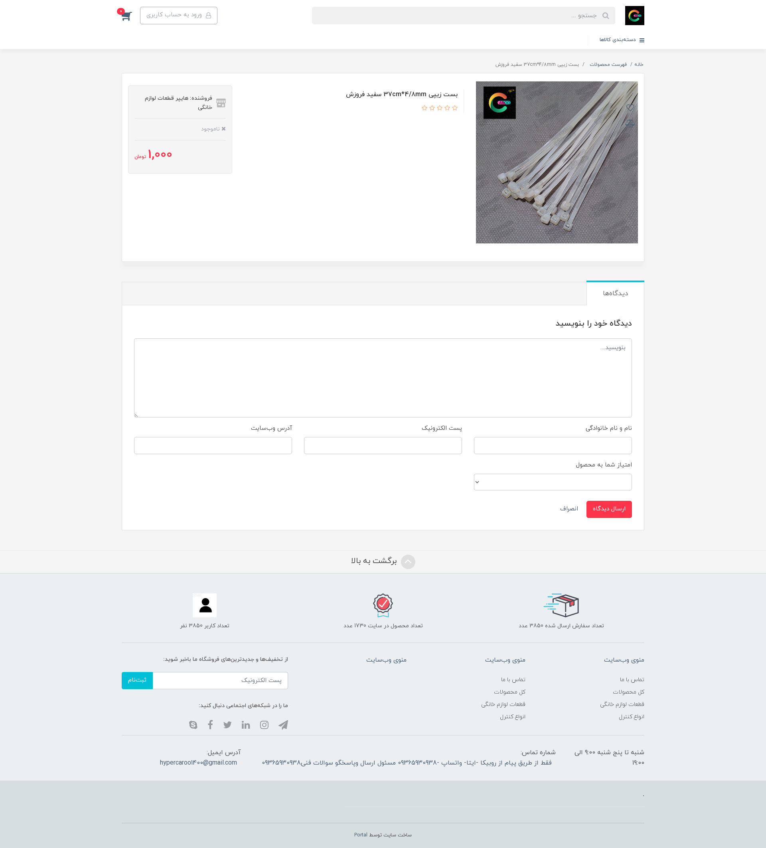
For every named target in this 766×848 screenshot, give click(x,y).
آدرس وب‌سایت (271, 428)
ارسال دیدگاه (609, 509)
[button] (131, 15)
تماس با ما (632, 680)
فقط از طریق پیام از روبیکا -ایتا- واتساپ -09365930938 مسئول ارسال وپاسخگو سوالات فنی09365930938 (407, 763)
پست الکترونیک (442, 428)
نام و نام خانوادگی (609, 428)
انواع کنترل (631, 717)
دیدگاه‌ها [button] (615, 293)
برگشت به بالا (375, 561)
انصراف (569, 509)
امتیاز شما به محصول (604, 465)
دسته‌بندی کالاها (619, 39)
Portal (360, 835)
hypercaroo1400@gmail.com (198, 763)
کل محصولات (628, 692)
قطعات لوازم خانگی (622, 704)
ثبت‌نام (137, 680)
